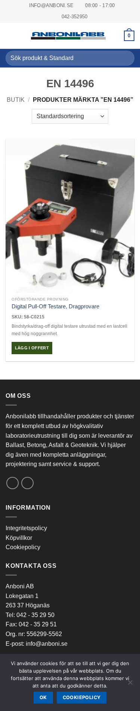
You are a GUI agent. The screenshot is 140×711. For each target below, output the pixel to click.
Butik (16, 100)
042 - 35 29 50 (35, 615)
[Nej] (129, 684)
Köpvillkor (19, 538)
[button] (10, 35)
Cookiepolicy (23, 547)
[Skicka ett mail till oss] (27, 483)
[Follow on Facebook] (12, 483)
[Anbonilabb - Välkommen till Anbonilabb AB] (68, 36)
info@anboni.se (47, 644)
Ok (43, 697)
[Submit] (125, 58)
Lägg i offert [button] (32, 348)
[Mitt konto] (115, 36)
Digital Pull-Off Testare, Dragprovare (55, 306)
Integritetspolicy (26, 528)
